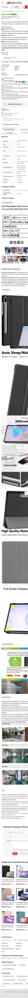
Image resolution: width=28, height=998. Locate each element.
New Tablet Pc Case (18, 983)
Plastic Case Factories (8, 976)
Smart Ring (18, 943)
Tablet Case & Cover (20, 11)
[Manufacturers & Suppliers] (14, 2)
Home (3, 11)
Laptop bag (18, 946)
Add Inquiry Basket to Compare (10, 124)
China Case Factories (22, 976)
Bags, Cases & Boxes (10, 11)
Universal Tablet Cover (8, 968)
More (3, 986)
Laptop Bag (22, 965)
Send (15, 853)
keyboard (18, 949)
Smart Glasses (5, 946)
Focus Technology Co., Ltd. (19, 992)
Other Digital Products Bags (9, 965)
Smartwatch (5, 943)
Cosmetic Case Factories (9, 980)
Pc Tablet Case (6, 983)
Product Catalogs (23, 940)
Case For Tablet (21, 980)
